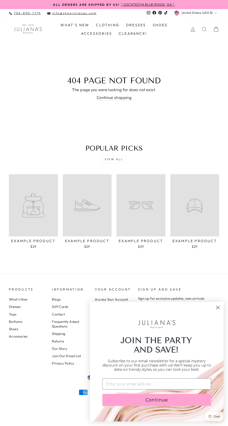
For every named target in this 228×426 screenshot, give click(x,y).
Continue (157, 400)
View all (114, 159)
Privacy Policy (63, 363)
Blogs (56, 299)
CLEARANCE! (133, 33)
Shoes (160, 25)
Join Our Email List (66, 356)
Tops (12, 314)
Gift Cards (60, 307)
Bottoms (15, 322)
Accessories (96, 33)
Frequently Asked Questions (65, 324)
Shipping (58, 334)
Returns (58, 341)
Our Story (59, 348)
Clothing (107, 25)
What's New (74, 25)
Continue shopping (114, 97)
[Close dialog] (218, 307)
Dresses (136, 25)
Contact (58, 314)
